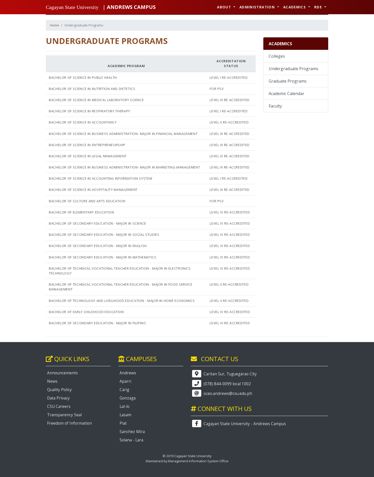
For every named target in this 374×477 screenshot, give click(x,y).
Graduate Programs (288, 81)
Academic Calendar (286, 93)
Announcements (62, 373)
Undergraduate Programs (293, 68)
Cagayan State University (72, 7)
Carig (124, 389)
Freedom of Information (69, 423)
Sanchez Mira (132, 431)
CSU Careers (58, 406)
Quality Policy (59, 389)
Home (54, 25)
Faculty (275, 106)
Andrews (128, 373)
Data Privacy (58, 398)
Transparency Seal (64, 415)
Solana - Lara (131, 440)
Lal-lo (125, 406)
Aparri (125, 381)
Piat (123, 423)
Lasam (125, 415)
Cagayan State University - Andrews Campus (244, 423)
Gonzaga (128, 398)
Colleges (277, 56)
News (52, 381)
